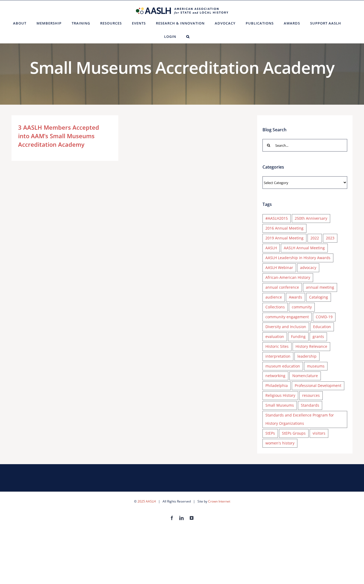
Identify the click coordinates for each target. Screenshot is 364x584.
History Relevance (311, 346)
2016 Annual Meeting (284, 228)
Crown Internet (219, 501)
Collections (275, 306)
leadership (307, 356)
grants (318, 336)
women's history (279, 443)
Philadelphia (276, 385)
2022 (314, 237)
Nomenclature (305, 375)
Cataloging (318, 297)
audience (273, 297)
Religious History (280, 395)
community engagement (287, 316)
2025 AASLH (146, 501)
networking (275, 375)
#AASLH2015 (276, 218)
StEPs (270, 433)
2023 (330, 237)
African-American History (287, 277)
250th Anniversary (311, 218)
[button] (188, 36)
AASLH (271, 247)
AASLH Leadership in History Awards (297, 257)
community (302, 306)
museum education (282, 366)
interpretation (277, 356)
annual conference (282, 287)
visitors (319, 433)
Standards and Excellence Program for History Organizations (299, 419)
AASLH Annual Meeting (304, 247)
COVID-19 (324, 316)
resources (311, 395)
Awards (295, 297)
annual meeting (320, 287)
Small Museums (279, 405)
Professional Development (318, 385)
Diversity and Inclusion (285, 326)
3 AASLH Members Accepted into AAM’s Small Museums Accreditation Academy (58, 135)
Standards (310, 405)
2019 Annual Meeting (284, 237)
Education (322, 326)
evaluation (274, 336)
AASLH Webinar (279, 267)
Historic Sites (277, 346)
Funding (298, 336)
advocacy (308, 267)
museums (316, 366)
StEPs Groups (294, 433)
